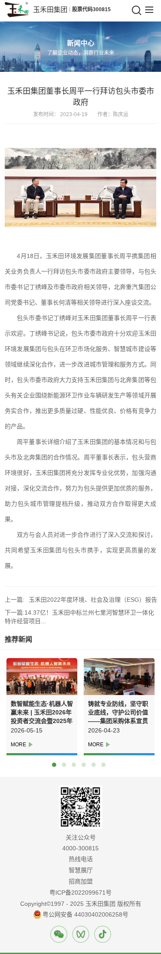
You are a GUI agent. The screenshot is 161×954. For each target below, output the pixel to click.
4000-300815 (80, 848)
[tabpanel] (39, 706)
